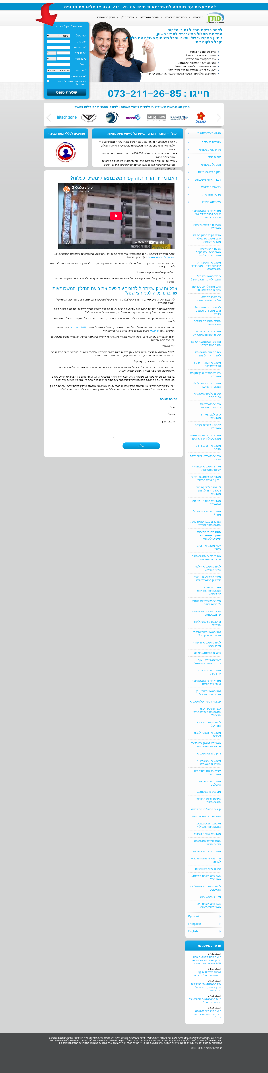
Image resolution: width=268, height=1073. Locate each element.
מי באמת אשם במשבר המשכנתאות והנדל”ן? (208, 825)
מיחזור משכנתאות (210, 896)
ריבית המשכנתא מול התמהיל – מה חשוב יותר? (206, 278)
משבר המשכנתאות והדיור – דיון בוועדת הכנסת (206, 478)
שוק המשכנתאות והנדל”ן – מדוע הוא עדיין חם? (205, 634)
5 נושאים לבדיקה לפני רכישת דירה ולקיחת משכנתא (208, 490)
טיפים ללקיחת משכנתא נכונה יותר (207, 395)
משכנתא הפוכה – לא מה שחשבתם (206, 502)
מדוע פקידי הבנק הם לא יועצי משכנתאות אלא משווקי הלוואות (207, 238)
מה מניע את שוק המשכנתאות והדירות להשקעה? (209, 590)
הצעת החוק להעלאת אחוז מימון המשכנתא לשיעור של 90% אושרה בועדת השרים (206, 960)
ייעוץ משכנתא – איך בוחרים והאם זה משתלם (207, 661)
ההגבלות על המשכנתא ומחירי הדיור (207, 842)
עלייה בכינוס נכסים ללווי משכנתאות (207, 772)
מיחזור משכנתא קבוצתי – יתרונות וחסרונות (206, 468)
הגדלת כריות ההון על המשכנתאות (209, 800)
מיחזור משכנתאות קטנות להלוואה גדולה (206, 602)
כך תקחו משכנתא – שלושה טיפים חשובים (208, 298)
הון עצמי (155, 330)
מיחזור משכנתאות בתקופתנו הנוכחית (210, 406)
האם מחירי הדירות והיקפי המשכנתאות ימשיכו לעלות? (209, 535)
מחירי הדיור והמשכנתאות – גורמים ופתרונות (206, 558)
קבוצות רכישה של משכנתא (205, 701)
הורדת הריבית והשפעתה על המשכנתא (206, 613)
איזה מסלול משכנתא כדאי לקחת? (206, 860)
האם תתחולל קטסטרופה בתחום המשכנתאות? (206, 288)
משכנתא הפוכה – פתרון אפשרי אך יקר (207, 364)
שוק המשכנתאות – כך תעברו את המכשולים (208, 693)
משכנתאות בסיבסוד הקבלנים (209, 783)
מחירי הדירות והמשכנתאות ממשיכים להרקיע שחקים (205, 437)
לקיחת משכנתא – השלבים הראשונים (205, 888)
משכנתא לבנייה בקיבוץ (207, 833)
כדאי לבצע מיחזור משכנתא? (210, 416)
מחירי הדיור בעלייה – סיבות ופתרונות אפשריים (207, 333)
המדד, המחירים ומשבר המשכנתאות (207, 322)
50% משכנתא (78, 327)
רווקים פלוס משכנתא (209, 753)
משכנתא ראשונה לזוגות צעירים (207, 734)
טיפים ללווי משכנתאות (208, 868)
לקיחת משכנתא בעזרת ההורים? (208, 724)
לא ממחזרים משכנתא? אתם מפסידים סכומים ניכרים (208, 310)
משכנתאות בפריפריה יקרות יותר (209, 672)
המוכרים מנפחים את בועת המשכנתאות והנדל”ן (206, 523)
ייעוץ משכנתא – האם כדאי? (209, 547)
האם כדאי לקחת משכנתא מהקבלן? (206, 877)
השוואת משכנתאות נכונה (206, 816)
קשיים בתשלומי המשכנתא (206, 809)
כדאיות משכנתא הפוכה (207, 652)
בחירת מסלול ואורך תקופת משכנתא (205, 374)
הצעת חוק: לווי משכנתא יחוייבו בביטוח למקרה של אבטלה (207, 1014)
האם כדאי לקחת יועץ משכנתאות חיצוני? (209, 905)
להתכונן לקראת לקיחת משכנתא (208, 426)
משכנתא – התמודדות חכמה (208, 447)
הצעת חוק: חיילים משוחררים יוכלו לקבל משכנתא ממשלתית (208, 252)
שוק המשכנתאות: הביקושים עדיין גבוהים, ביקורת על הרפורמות (206, 987)
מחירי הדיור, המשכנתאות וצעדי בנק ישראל (206, 682)
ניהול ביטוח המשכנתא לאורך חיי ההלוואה (208, 354)
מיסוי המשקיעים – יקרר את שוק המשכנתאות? (207, 578)
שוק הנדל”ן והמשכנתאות (161, 257)
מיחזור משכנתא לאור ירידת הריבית (205, 457)
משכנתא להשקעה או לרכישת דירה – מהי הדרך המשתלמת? (206, 266)
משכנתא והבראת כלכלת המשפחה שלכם (207, 385)
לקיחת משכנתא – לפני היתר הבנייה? (208, 568)
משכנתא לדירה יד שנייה (207, 851)
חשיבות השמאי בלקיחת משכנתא (207, 226)
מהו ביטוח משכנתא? (209, 791)
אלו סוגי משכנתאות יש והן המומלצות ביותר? (206, 343)
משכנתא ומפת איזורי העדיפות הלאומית (209, 762)
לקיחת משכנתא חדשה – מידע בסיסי (207, 644)
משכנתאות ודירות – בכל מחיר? (207, 513)
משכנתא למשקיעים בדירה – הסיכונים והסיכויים (206, 745)
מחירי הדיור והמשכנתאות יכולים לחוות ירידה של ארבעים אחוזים (206, 214)
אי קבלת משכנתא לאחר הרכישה (207, 623)
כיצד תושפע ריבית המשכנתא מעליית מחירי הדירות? (207, 712)
